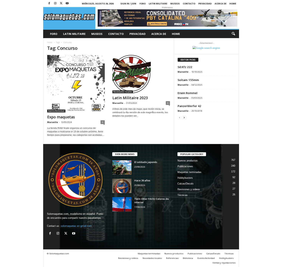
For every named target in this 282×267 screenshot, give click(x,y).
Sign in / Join (128, 3)
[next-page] (184, 117)
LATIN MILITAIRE (158, 3)
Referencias (172, 258)
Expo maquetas (61, 117)
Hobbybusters (185, 177)
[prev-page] (179, 117)
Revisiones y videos (188, 189)
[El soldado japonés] (121, 167)
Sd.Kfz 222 (185, 67)
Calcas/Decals (185, 183)
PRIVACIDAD (205, 3)
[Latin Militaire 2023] (141, 74)
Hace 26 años (142, 180)
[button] (233, 34)
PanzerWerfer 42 (189, 106)
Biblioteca (188, 258)
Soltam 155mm (188, 80)
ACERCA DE (220, 3)
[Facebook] (49, 3)
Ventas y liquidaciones (224, 262)
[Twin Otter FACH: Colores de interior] (121, 204)
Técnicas (182, 195)
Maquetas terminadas (189, 172)
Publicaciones (185, 166)
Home (232, 3)
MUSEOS (175, 3)
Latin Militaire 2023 (130, 97)
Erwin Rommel (187, 93)
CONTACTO (189, 3)
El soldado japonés (145, 162)
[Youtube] (67, 3)
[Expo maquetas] (76, 83)
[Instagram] (55, 3)
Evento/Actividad (56, 111)
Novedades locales (122, 91)
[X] (61, 3)
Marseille (52, 122)
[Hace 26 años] (121, 186)
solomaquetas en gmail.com (76, 225)
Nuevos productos (187, 160)
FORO (142, 3)
